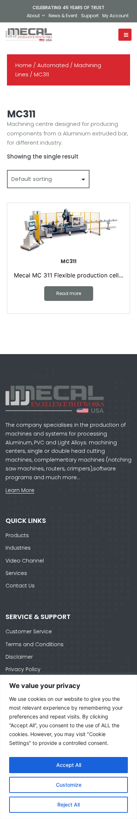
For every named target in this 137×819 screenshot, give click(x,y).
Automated (53, 65)
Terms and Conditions (34, 644)
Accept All (68, 765)
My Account (115, 15)
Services (16, 573)
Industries (18, 548)
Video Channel (24, 560)
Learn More (19, 490)
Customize (68, 785)
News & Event (63, 15)
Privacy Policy (23, 669)
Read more (68, 293)
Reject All (68, 804)
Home (23, 65)
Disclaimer (19, 656)
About (33, 15)
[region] (68, 747)
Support (90, 15)
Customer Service (28, 631)
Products (17, 535)
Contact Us (20, 585)
